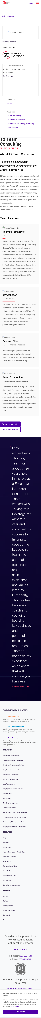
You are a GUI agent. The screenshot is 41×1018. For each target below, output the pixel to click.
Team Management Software (13, 760)
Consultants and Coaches (11, 885)
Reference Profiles (9, 857)
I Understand (20, 1011)
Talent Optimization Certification (14, 852)
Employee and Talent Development (14, 826)
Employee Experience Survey (12, 789)
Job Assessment (9, 784)
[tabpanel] (20, 567)
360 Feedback (8, 793)
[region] (20, 1003)
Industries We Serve (9, 875)
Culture (5, 901)
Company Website (9, 42)
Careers (6, 896)
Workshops (7, 861)
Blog (4, 838)
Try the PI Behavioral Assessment (19, 989)
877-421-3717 (25, 959)
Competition (7, 880)
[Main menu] (37, 3)
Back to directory (8, 16)
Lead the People (8, 871)
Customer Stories (9, 910)
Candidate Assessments (11, 756)
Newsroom (7, 920)
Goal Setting (7, 798)
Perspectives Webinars (10, 866)
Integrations (7, 847)
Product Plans (20, 949)
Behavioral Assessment (11, 775)
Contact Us (7, 915)
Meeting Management (10, 803)
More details (15, 1006)
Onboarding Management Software (15, 822)
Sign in (30, 3)
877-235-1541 (26, 956)
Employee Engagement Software (14, 765)
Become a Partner (10, 429)
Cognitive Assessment (10, 779)
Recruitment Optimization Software (15, 812)
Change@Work (8, 906)
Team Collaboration (9, 808)
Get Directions (8, 76)
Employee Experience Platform (13, 770)
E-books (6, 842)
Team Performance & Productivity (14, 817)
